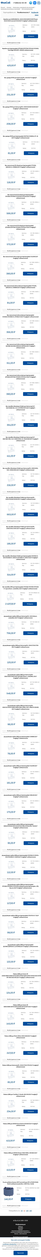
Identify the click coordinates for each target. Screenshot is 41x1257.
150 (30, 1211)
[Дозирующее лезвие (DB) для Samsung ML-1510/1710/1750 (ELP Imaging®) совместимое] (11, 655)
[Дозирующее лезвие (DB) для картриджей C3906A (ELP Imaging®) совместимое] (11, 746)
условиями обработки (9, 1244)
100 (27, 1211)
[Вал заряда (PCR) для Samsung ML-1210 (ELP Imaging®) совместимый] (11, 87)
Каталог (20, 1229)
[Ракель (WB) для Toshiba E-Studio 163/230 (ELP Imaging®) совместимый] (11, 1104)
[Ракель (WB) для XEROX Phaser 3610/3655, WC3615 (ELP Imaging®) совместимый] (11, 1163)
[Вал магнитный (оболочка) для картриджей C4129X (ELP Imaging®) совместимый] (11, 266)
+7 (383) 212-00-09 (20, 3)
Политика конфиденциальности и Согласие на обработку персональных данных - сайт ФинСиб (21, 1232)
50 (24, 1211)
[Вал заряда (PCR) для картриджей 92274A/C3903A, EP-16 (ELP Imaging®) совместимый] (11, 146)
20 (22, 1211)
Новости (20, 1226)
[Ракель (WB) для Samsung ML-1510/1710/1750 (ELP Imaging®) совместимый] (11, 1075)
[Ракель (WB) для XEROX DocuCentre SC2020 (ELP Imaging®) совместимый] (10, 1133)
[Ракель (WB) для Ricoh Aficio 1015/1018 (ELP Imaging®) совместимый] (11, 1046)
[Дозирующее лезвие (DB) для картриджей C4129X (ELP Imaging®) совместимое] (11, 776)
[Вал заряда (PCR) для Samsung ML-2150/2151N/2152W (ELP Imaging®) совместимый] (11, 117)
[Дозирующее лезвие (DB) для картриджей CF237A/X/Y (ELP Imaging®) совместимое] (11, 925)
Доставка (20, 1228)
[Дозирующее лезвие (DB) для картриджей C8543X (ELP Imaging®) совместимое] (11, 805)
